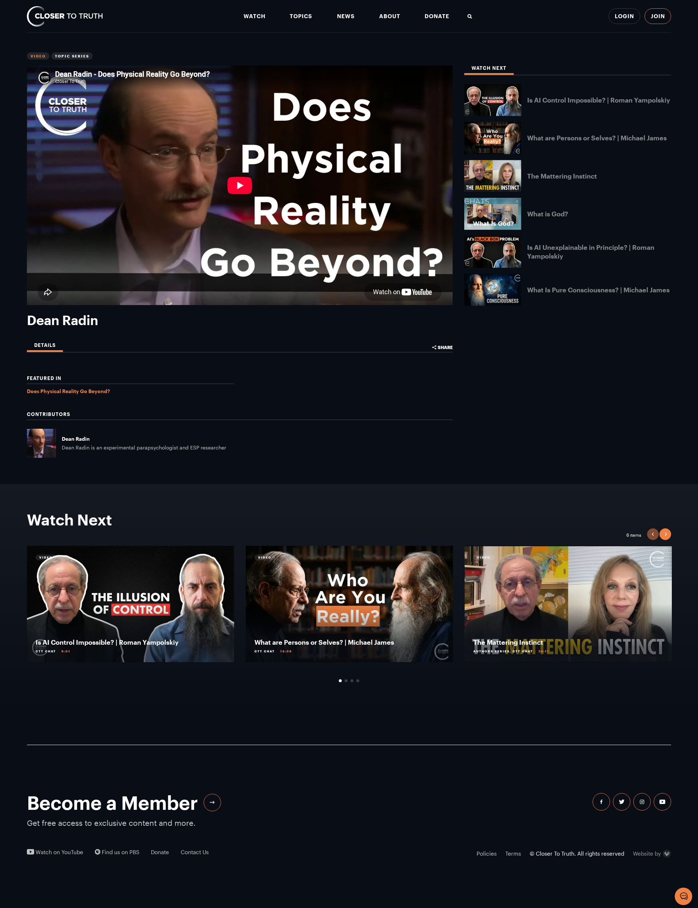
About (389, 16)
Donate (437, 16)
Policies (487, 853)
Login (624, 16)
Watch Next (489, 68)
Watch (254, 16)
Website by (647, 853)
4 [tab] (357, 680)
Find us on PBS (119, 852)
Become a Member (112, 802)
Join (658, 16)
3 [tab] (351, 680)
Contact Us (195, 852)
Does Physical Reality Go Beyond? (68, 391)
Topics (301, 16)
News (346, 16)
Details (45, 345)
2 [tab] (346, 680)
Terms (513, 853)
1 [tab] (340, 680)
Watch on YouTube (58, 852)
